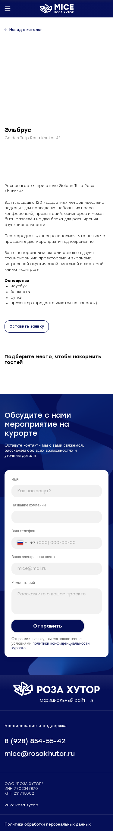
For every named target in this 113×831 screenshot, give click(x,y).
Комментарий (23, 583)
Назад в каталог (25, 30)
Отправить (47, 626)
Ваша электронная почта (33, 557)
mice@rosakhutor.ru (40, 754)
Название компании (28, 505)
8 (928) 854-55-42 (35, 741)
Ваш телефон (23, 531)
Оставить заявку (26, 326)
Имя (15, 479)
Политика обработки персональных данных (48, 824)
